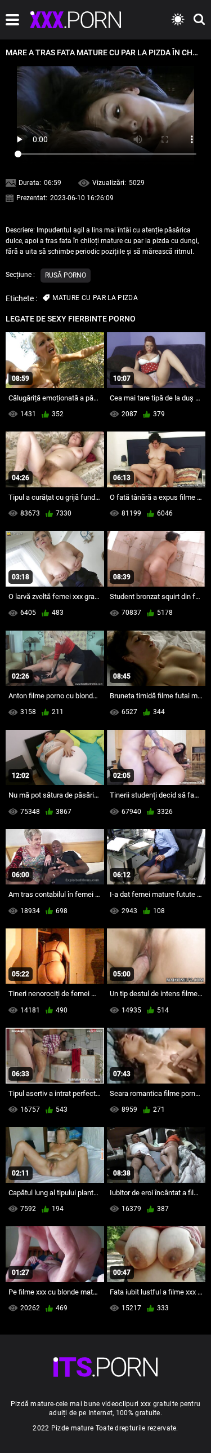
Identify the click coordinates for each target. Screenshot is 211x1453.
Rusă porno (65, 275)
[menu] (12, 20)
